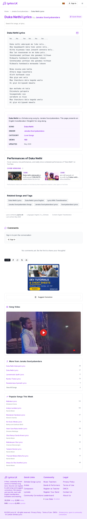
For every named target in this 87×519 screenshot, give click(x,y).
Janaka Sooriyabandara (20, 11)
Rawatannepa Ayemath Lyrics (16, 383)
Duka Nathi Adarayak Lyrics (15, 366)
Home (6, 11)
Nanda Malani (10, 411)
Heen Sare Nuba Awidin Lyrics (16, 428)
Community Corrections (33, 495)
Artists (26, 485)
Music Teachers (50, 482)
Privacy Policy (68, 482)
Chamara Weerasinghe (13, 445)
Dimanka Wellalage (12, 431)
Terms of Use (68, 485)
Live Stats (52, 499)
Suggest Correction (45, 297)
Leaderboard (49, 495)
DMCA (65, 489)
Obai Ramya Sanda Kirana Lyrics (17, 435)
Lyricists (27, 492)
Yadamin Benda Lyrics (13, 449)
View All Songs (11, 387)
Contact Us (67, 492)
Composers (28, 489)
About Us (67, 495)
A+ (77, 33)
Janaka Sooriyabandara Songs (20, 204)
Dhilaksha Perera (11, 404)
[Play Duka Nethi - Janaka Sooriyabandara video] (43, 333)
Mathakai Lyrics (11, 401)
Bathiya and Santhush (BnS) (14, 424)
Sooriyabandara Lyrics (69, 204)
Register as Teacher (52, 489)
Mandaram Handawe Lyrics (15, 415)
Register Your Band (51, 492)
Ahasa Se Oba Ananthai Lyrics (16, 463)
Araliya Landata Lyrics (13, 408)
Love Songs (29, 135)
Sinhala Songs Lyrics (32, 482)
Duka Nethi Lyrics (12, 370)
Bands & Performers (52, 485)
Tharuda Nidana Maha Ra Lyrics (17, 456)
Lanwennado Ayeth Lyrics (15, 374)
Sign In (73, 3)
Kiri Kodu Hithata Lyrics (14, 422)
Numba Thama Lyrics (13, 379)
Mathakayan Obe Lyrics (14, 442)
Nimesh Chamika (11, 418)
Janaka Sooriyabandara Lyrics (46, 204)
